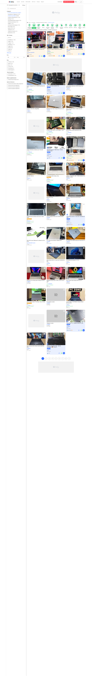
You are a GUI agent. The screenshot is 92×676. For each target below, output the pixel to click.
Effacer (23, 5)
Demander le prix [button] (31, 242)
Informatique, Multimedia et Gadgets (14, 12)
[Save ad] (44, 32)
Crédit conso (33, 1)
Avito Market (33, 22)
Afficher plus (9, 52)
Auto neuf (18, 1)
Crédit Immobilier (28, 1)
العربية (81, 1)
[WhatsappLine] (42, 56)
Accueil (29, 22)
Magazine (42, 1)
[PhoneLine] (44, 56)
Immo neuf (22, 1)
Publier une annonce (69, 1)
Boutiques (38, 1)
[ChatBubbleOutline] (39, 56)
